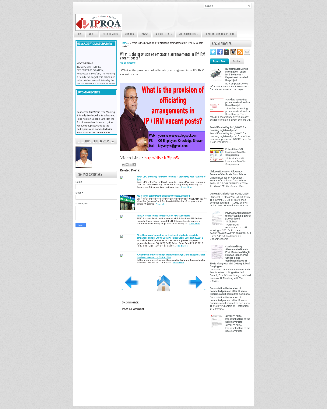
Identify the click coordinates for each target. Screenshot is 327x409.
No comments (127, 62)
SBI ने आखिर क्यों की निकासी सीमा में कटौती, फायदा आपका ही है (163, 196)
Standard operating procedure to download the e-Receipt (238, 102)
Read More (186, 187)
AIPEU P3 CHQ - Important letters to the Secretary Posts (237, 319)
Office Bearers (110, 34)
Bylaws (144, 34)
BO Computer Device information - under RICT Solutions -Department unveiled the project (236, 74)
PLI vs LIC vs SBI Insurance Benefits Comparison (235, 152)
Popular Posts (219, 61)
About (92, 34)
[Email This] (123, 164)
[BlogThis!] (127, 164)
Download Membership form (219, 34)
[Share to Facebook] (134, 164)
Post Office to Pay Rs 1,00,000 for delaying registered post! (228, 129)
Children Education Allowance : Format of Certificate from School (228, 173)
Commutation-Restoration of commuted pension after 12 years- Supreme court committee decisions (230, 291)
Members (129, 34)
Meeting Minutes (188, 34)
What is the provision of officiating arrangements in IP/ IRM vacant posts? (162, 56)
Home (79, 34)
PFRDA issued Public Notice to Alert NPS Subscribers (163, 215)
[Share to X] (131, 164)
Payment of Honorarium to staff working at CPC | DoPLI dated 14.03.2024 (238, 217)
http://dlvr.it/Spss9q (162, 157)
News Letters (164, 34)
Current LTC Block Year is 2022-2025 (229, 193)
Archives (237, 61)
